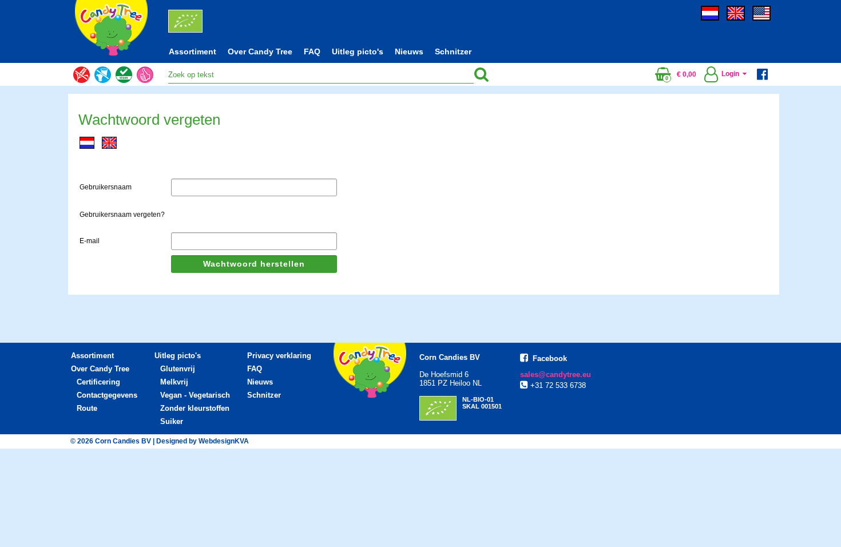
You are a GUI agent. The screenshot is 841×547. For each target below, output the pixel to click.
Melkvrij (174, 382)
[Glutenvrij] (82, 86)
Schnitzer (453, 51)
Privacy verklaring (279, 355)
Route (87, 408)
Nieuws (409, 51)
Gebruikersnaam (106, 187)
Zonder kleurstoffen (194, 408)
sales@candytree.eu (555, 374)
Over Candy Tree (260, 51)
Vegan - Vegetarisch (195, 395)
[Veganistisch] (124, 86)
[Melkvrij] (103, 86)
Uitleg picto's (357, 51)
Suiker (171, 421)
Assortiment (192, 51)
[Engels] (739, 18)
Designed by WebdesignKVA (202, 441)
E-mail (90, 241)
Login (732, 74)
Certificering (98, 382)
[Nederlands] (713, 18)
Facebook (550, 358)
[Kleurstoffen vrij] (145, 86)
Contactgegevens (107, 395)
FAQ (312, 51)
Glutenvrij (177, 368)
